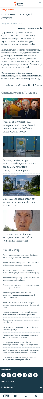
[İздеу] (36, 396)
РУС (15, 396)
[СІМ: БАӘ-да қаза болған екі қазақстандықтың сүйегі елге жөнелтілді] (21, 185)
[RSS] (30, 375)
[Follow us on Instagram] (19, 375)
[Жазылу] (35, 375)
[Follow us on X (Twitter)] (9, 375)
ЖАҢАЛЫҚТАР (7, 10)
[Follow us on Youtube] (14, 375)
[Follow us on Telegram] (25, 375)
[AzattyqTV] (25, 396)
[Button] (21, 28)
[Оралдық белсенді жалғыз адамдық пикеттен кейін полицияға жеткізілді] (21, 220)
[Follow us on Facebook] (3, 375)
